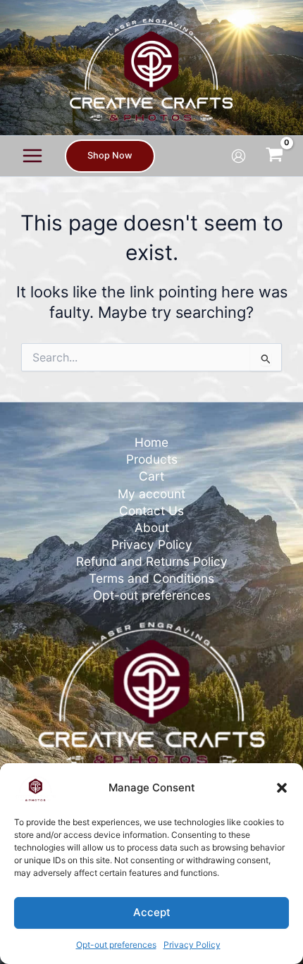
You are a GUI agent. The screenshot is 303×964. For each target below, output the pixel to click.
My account (151, 493)
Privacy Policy (192, 944)
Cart (151, 476)
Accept (152, 912)
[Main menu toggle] (32, 155)
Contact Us (151, 510)
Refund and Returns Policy (152, 561)
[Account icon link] (238, 156)
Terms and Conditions (151, 578)
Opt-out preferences (116, 944)
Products (152, 459)
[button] (282, 788)
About (152, 527)
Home (151, 442)
